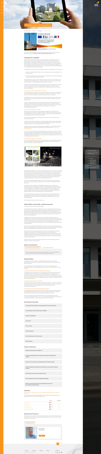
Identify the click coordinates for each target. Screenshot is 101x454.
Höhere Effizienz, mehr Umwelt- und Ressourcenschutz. (92, 153)
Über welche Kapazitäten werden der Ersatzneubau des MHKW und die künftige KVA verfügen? (41, 356)
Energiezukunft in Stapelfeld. (92, 150)
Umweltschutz (28, 320)
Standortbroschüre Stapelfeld (28, 409)
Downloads (89, 165)
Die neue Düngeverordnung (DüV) (47, 247)
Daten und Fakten (27, 404)
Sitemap (48, 450)
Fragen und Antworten (91, 163)
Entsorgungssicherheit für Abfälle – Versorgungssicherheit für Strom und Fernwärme (41, 305)
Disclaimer (41, 450)
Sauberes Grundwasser (30, 331)
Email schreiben (41, 435)
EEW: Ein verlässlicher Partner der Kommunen (34, 336)
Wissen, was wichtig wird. (91, 156)
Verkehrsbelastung (29, 341)
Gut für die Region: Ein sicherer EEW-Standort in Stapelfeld (36, 310)
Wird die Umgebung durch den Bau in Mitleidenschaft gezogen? (37, 378)
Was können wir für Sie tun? (92, 167)
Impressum (26, 450)
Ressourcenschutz (29, 325)
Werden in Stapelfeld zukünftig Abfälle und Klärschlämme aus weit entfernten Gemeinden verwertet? (42, 368)
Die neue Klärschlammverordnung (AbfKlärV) (33, 247)
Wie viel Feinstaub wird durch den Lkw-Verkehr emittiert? (36, 373)
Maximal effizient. (90, 158)
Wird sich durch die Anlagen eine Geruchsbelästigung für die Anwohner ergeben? (40, 361)
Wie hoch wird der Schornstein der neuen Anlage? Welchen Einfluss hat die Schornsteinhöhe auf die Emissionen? (39, 384)
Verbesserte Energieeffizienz (31, 315)
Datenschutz (34, 450)
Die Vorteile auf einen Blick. (92, 160)
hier (43, 200)
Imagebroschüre (26, 402)
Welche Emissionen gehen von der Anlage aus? (34, 350)
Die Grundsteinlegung (27, 131)
